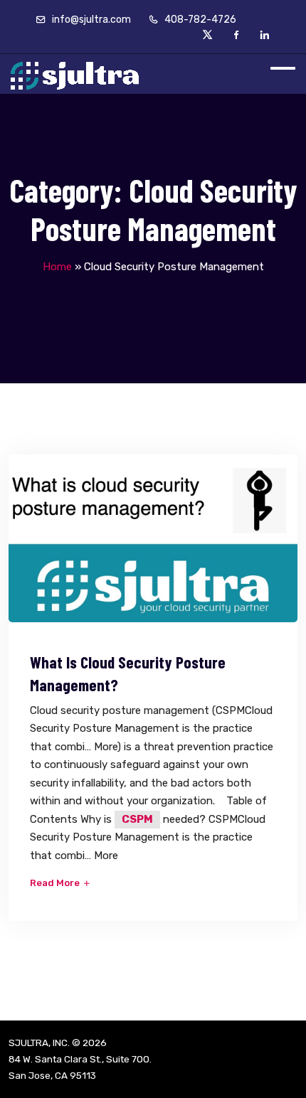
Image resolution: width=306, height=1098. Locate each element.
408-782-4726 (199, 20)
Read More (56, 883)
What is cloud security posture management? (128, 673)
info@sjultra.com (90, 20)
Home (57, 266)
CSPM (137, 819)
